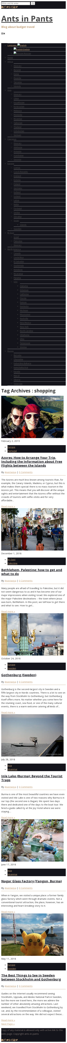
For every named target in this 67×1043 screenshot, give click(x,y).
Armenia (17, 151)
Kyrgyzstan (19, 106)
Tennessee (25, 342)
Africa (10, 61)
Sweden (17, 228)
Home (10, 57)
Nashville (24, 318)
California (24, 294)
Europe (10, 163)
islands (23, 224)
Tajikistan (18, 122)
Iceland (17, 196)
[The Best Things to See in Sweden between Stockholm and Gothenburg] (32, 954)
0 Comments (26, 472)
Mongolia (18, 114)
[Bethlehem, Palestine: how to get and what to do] (32, 549)
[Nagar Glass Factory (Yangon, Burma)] (32, 860)
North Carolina (26, 330)
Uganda (17, 86)
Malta (16, 204)
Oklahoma (24, 334)
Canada (17, 253)
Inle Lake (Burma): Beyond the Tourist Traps (31, 778)
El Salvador (19, 261)
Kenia (16, 73)
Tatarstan (18, 383)
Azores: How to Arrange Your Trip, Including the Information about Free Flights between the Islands (31, 461)
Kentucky (24, 306)
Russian (27, 53)
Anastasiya (10, 472)
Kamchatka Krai (21, 367)
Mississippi (25, 314)
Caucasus (11, 139)
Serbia (17, 212)
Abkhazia (18, 147)
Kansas (23, 302)
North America (14, 249)
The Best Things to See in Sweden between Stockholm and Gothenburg (31, 977)
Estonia (17, 179)
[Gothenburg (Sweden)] (32, 654)
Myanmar (18, 118)
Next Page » (8, 1023)
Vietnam (17, 135)
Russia (10, 351)
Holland (17, 192)
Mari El (17, 375)
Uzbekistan (19, 131)
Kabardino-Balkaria (22, 363)
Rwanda (17, 78)
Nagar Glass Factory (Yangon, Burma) (31, 881)
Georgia (17, 159)
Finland (17, 184)
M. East (10, 232)
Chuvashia (18, 359)
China (16, 98)
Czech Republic (21, 171)
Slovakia (18, 216)
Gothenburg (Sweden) (18, 675)
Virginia (23, 347)
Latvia (16, 200)
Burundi (17, 69)
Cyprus (17, 167)
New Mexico (25, 322)
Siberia (17, 379)
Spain (16, 220)
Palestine (18, 241)
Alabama (24, 285)
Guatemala (19, 265)
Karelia (17, 371)
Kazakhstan (19, 102)
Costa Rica (19, 257)
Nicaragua (18, 273)
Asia (9, 90)
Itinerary (18, 65)
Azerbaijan (19, 155)
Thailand (17, 126)
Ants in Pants (27, 18)
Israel (16, 237)
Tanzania (18, 82)
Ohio (22, 338)
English (26, 49)
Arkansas (24, 290)
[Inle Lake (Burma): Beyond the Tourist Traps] (32, 755)
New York (24, 326)
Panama (17, 277)
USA (15, 281)
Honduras (18, 269)
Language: (12, 45)
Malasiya (18, 110)
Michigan (24, 310)
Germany (18, 188)
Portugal (18, 208)
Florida (23, 298)
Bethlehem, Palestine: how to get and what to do (31, 572)
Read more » (8, 506)
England (17, 175)
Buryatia (17, 355)
